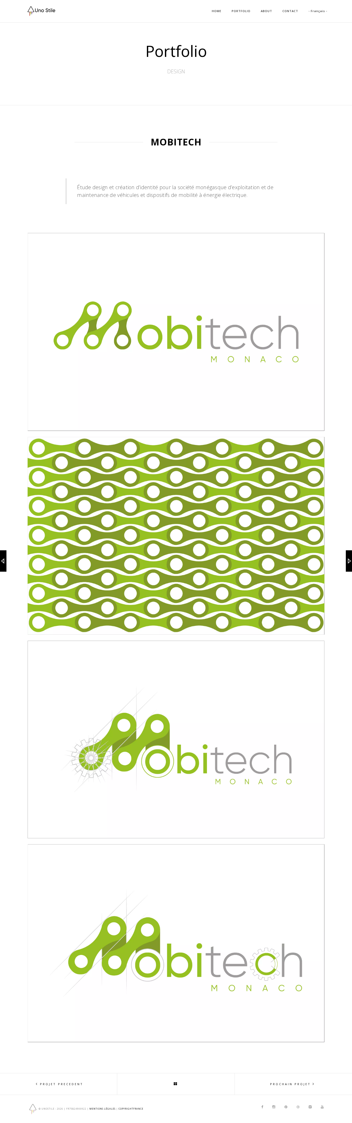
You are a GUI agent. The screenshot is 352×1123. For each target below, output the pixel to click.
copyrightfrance (131, 1108)
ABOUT (266, 11)
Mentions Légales (102, 1108)
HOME (216, 11)
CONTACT (290, 11)
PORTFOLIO (241, 11)
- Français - (317, 11)
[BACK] (175, 1084)
